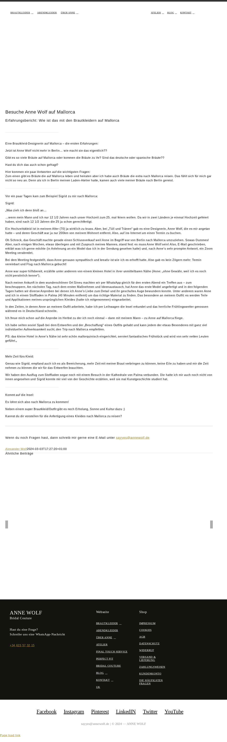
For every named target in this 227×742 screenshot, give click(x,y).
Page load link (10, 735)
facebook (46, 711)
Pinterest (100, 711)
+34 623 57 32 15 (22, 645)
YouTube (174, 711)
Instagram (74, 711)
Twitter (150, 711)
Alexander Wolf (16, 448)
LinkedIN (126, 711)
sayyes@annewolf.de (133, 437)
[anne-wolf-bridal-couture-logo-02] (113, 8)
